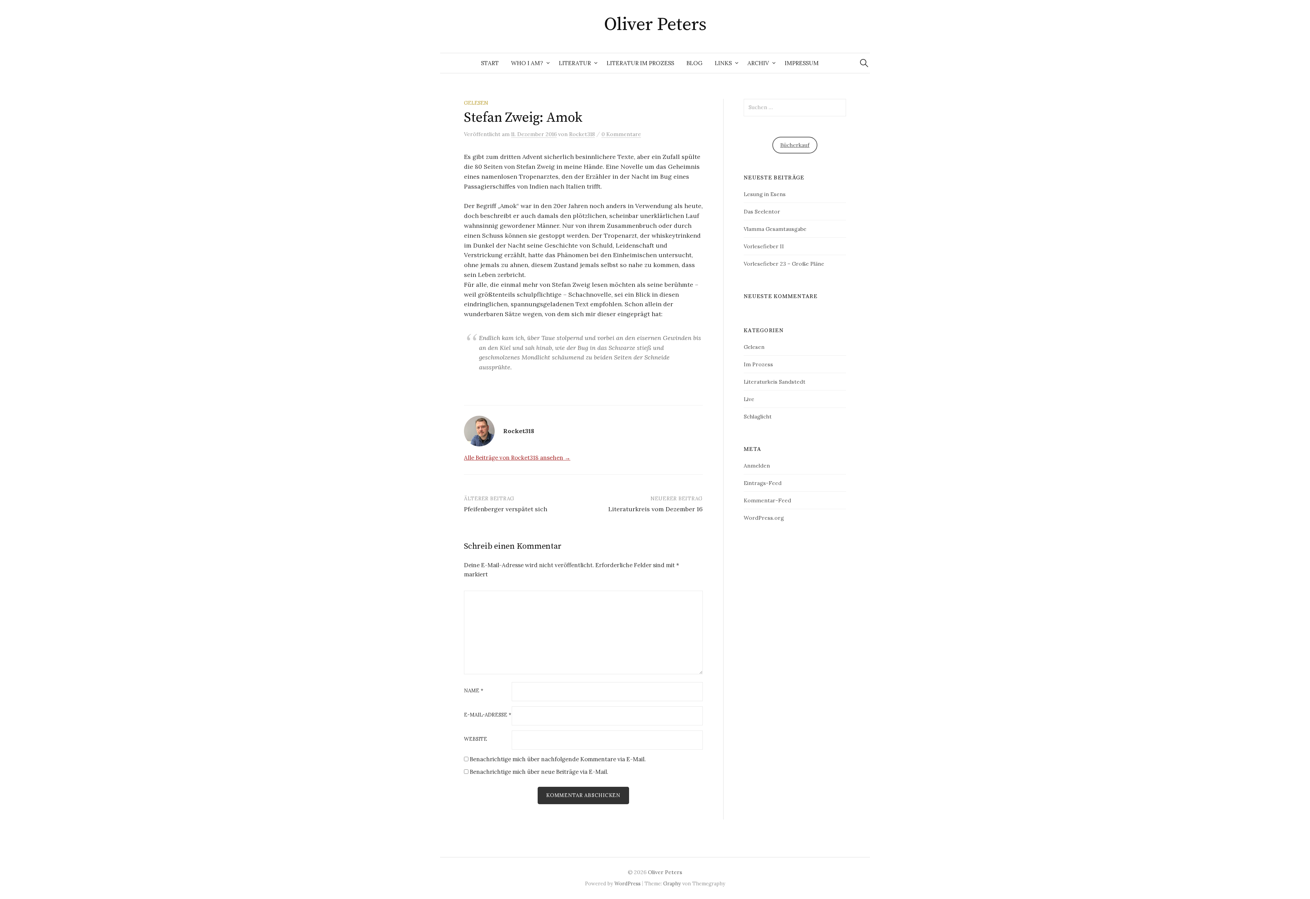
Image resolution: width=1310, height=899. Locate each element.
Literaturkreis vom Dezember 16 (655, 509)
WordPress (627, 883)
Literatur (575, 63)
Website (475, 739)
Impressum (802, 63)
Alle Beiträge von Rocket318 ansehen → (517, 457)
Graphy (672, 883)
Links (723, 63)
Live (749, 399)
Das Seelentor (762, 211)
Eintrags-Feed (763, 483)
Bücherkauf (795, 145)
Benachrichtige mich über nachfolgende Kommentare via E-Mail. (558, 759)
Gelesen (476, 103)
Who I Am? (527, 63)
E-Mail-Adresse (487, 715)
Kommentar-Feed (767, 500)
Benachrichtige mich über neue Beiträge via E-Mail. (539, 772)
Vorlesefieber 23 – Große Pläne (784, 263)
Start (490, 63)
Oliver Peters (655, 24)
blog (694, 63)
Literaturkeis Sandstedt (774, 381)
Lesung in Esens (765, 194)
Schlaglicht (758, 416)
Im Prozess (758, 364)
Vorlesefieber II (764, 246)
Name (473, 690)
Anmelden (757, 465)
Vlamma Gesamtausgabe (775, 228)
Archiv (758, 63)
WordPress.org (764, 517)
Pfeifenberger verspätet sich (505, 509)
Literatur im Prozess (640, 63)
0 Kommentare (621, 134)
